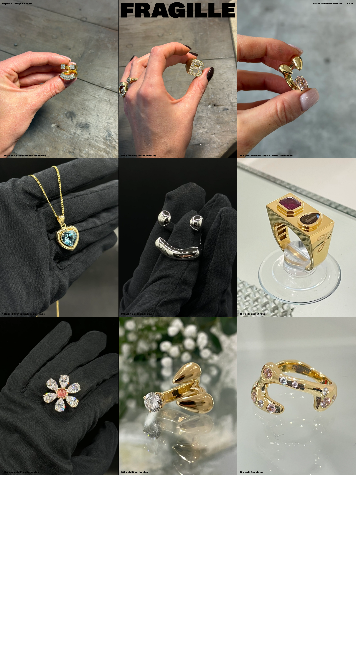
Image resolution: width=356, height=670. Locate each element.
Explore (7, 3)
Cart (350, 3)
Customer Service (330, 3)
